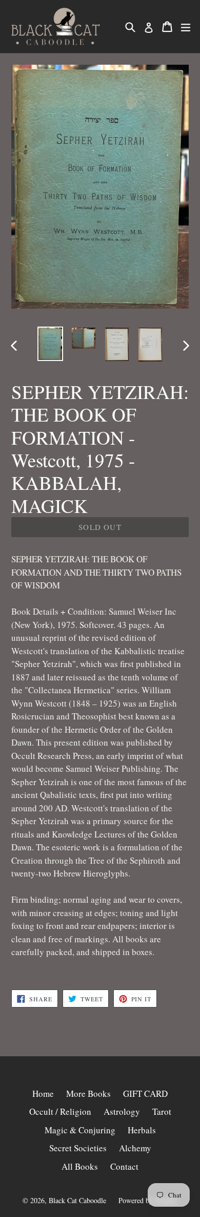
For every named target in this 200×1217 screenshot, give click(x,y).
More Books (88, 1093)
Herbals (142, 1130)
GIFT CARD (145, 1093)
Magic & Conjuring (80, 1130)
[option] (50, 344)
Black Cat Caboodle (77, 1200)
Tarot (161, 1111)
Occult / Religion (60, 1111)
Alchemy (135, 1148)
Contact (124, 1166)
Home (43, 1093)
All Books (80, 1166)
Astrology (122, 1111)
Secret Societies (78, 1148)
